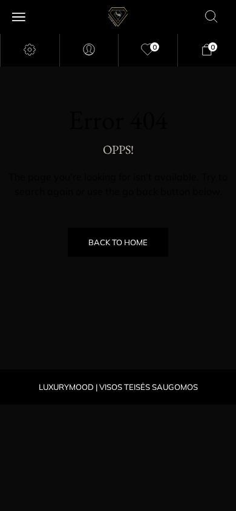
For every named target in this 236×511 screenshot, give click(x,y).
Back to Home (118, 242)
